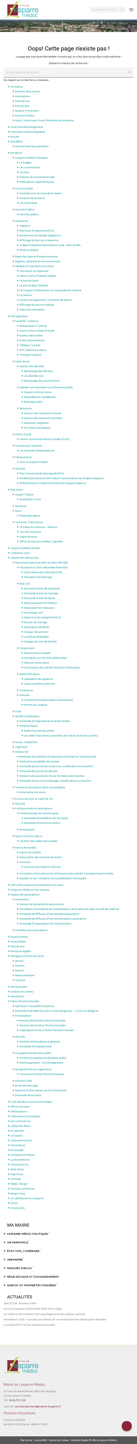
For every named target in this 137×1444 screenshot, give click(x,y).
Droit (18, 711)
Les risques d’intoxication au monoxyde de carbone (50, 290)
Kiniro (14, 1203)
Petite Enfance (28, 725)
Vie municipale (24, 188)
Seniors (19, 970)
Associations (22, 96)
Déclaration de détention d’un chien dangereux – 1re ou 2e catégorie (56, 1010)
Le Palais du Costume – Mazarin (38, 527)
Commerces (22, 101)
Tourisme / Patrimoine (29, 522)
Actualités (16, 141)
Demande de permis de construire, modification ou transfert (56, 766)
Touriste (20, 980)
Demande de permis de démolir (38, 771)
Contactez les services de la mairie (40, 193)
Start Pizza (17, 1169)
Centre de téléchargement (26, 126)
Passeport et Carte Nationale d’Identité (43, 567)
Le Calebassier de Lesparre (26, 1198)
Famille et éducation (27, 716)
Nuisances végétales (36, 422)
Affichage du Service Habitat (36, 304)
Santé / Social (23, 434)
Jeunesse (20, 505)
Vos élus (24, 172)
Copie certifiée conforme (39, 683)
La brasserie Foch (21, 1140)
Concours (25, 862)
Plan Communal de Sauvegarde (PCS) (41, 473)
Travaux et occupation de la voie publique (40, 787)
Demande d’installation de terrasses (46, 818)
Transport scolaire (30, 354)
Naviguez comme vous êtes (27, 955)
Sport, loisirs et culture (28, 836)
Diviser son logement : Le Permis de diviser (45, 299)
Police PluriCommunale (24, 1001)
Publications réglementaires (36, 181)
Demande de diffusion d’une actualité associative (49, 913)
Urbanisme (21, 220)
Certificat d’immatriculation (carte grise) (48, 699)
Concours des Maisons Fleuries (42, 866)
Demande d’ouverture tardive (42, 822)
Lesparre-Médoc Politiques (31, 157)
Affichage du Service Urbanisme (38, 240)
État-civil (24, 583)
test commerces (20, 1121)
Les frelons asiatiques (37, 427)
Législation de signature (38, 678)
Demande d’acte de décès (39, 598)
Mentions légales (20, 951)
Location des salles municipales (38, 840)
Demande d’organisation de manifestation (45, 923)
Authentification (29, 674)
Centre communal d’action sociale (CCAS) (44, 439)
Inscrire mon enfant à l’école (36, 330)
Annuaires (16, 86)
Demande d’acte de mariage (41, 593)
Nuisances (25, 408)
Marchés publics (29, 214)
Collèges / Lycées (29, 345)
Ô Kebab (15, 1178)
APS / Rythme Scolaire (33, 349)
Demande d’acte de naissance (42, 588)
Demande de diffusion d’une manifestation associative (52, 918)
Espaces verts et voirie (38, 392)
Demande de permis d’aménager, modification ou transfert (55, 780)
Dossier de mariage (35, 622)
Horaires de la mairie (32, 198)
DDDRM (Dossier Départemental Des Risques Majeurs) (52, 483)
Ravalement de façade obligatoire (40, 235)
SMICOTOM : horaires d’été (20, 1303)
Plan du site (17, 946)
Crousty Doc (17, 1207)
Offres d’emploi (20, 1106)
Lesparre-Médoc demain (25, 548)
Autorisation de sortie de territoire (40, 857)
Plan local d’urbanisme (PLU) (36, 230)
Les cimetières (28, 202)
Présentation (23, 1015)
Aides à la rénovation (32, 309)
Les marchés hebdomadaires (37, 450)
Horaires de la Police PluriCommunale (42, 1025)
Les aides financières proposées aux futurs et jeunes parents (61, 735)
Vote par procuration (36, 662)
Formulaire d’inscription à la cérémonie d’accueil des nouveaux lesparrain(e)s (66, 873)
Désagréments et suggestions (33, 1069)
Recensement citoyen (37, 652)
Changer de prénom (36, 631)
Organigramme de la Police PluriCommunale (46, 1030)
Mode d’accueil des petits (39, 730)
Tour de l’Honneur (30, 531)
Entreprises (22, 105)
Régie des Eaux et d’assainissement (36, 256)
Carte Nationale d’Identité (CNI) (43, 572)
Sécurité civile (23, 1080)
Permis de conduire (35, 704)
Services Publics (24, 115)
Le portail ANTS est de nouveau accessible (29, 1324)
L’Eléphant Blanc (20, 1125)
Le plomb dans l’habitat (33, 285)
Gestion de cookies (22, 991)
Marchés (20, 1036)
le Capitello (17, 1130)
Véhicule (24, 695)
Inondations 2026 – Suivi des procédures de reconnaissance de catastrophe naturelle (55, 1319)
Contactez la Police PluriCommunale (41, 1074)
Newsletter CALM (30, 499)
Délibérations (18, 1111)
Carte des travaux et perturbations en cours (37, 884)
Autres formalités (30, 852)
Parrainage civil (33, 612)
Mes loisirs (16, 489)
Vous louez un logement (34, 270)
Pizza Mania (17, 1145)
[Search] (122, 10)
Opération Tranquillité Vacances (34, 1006)
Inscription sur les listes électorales (45, 657)
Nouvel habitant (25, 975)
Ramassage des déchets (38, 371)
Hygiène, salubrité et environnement (37, 261)
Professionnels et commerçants (39, 813)
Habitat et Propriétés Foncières (34, 266)
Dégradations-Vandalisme (40, 396)
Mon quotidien (19, 316)
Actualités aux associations (31, 930)
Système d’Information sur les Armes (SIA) (40, 1090)
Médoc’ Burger (19, 1183)
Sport (18, 510)
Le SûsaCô (16, 1135)
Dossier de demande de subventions (41, 904)
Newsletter (17, 996)
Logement (21, 746)
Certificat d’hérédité (36, 636)
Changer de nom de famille (40, 641)
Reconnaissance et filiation (40, 602)
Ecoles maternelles (31, 335)
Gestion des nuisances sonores (42, 413)
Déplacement (23, 457)
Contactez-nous (20, 552)
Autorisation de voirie (32, 792)
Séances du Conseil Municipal (37, 176)
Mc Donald (16, 1150)
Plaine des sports (29, 515)
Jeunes (19, 960)
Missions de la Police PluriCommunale (42, 1020)
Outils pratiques (29, 249)
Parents (20, 965)
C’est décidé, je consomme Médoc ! (31, 1101)
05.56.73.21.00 (17, 1400)
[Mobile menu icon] (131, 10)
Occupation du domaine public (33, 1053)
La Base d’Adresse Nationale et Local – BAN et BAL (50, 245)
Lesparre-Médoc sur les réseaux (29, 889)
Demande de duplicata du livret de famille (44, 721)
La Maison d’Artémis (22, 1154)
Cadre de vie (22, 361)
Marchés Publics (24, 209)
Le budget (25, 162)
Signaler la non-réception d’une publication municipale (52, 878)
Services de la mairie (27, 91)
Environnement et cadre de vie (34, 798)
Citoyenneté (27, 648)
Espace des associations (25, 894)
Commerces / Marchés (28, 445)
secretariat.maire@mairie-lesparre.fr (38, 1406)
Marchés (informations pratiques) (39, 1041)
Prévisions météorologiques (27, 131)
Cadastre (24, 225)
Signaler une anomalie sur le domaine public (46, 387)
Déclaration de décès (36, 627)
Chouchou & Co (19, 1164)
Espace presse (19, 936)
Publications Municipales (25, 1116)
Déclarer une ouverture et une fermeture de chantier (51, 775)
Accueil (14, 136)
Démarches (22, 899)
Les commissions (29, 167)
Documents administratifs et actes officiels (41, 562)
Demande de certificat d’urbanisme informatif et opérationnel (57, 756)
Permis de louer (29, 280)
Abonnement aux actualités (32, 146)
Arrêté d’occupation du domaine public (42, 1057)
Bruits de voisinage (26, 1085)
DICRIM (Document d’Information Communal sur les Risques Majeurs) (61, 478)
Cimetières (26, 690)
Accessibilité (18, 941)
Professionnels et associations (33, 808)
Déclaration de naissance (39, 607)
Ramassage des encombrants (42, 380)
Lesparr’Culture (24, 494)
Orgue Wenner (28, 536)
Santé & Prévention (27, 110)
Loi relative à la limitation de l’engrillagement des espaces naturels (44, 1314)
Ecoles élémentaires (32, 340)
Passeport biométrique (38, 577)
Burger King (17, 1193)
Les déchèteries (33, 375)
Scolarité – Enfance (26, 320)
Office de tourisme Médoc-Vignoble (41, 541)
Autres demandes (25, 847)
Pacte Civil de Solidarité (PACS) (42, 617)
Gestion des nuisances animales (43, 418)
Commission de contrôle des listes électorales (52, 667)
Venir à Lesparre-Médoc (34, 461)
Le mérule (25, 295)
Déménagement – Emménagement (41, 1062)
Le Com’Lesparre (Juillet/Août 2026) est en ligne (33, 1308)
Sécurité (20, 468)
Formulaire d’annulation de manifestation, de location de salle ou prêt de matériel (69, 908)
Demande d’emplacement (35, 1046)
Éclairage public (33, 401)
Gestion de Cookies (59, 1440)
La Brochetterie (20, 1159)
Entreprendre (18, 986)
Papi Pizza (16, 1174)
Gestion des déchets (31, 366)
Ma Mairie (16, 152)
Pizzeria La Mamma (22, 1188)
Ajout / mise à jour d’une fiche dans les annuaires (44, 120)
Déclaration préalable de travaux (39, 761)
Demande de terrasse (28, 1095)
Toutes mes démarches (24, 557)
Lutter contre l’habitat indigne (37, 275)
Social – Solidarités (26, 742)
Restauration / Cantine (33, 325)
